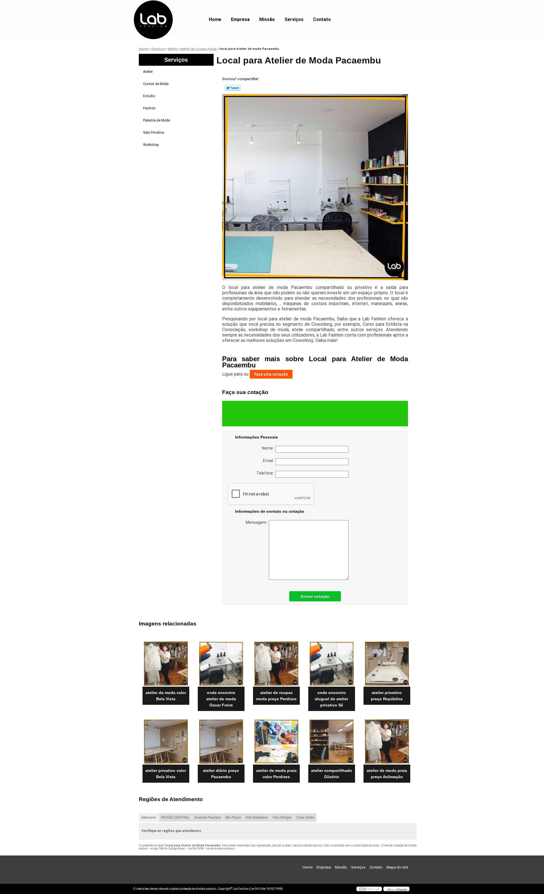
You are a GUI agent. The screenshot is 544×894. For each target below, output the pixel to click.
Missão (267, 19)
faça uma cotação (271, 374)
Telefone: (265, 473)
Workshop (151, 145)
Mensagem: (257, 522)
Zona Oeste (305, 817)
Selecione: (148, 817)
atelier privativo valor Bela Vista (165, 773)
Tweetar (233, 88)
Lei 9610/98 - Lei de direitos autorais (211, 848)
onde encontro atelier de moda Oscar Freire (221, 698)
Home (215, 19)
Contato (322, 19)
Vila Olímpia (282, 817)
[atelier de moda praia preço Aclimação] (387, 741)
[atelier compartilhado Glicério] (331, 741)
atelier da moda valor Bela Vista (166, 695)
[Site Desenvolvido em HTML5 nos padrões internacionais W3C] (369, 889)
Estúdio (149, 96)
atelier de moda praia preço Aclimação (387, 773)
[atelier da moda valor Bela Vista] (166, 663)
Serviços (293, 19)
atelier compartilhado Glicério (331, 773)
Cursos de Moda (156, 84)
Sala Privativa (153, 133)
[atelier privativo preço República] (387, 663)
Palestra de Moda (156, 120)
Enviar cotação (315, 596)
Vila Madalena (257, 817)
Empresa (240, 19)
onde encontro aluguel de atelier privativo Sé (331, 698)
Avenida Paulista (207, 817)
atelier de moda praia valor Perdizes (276, 773)
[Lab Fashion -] (165, 11)
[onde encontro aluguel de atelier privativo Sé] (331, 663)
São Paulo (233, 817)
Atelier (148, 72)
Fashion (149, 108)
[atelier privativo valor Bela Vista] (166, 741)
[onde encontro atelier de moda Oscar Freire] (221, 663)
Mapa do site (397, 867)
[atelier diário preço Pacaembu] (221, 741)
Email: (269, 460)
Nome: (268, 448)
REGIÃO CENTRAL (175, 817)
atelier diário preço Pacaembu (221, 773)
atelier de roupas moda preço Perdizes (276, 695)
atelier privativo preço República (387, 695)
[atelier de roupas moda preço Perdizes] (276, 663)
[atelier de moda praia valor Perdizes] (276, 741)
